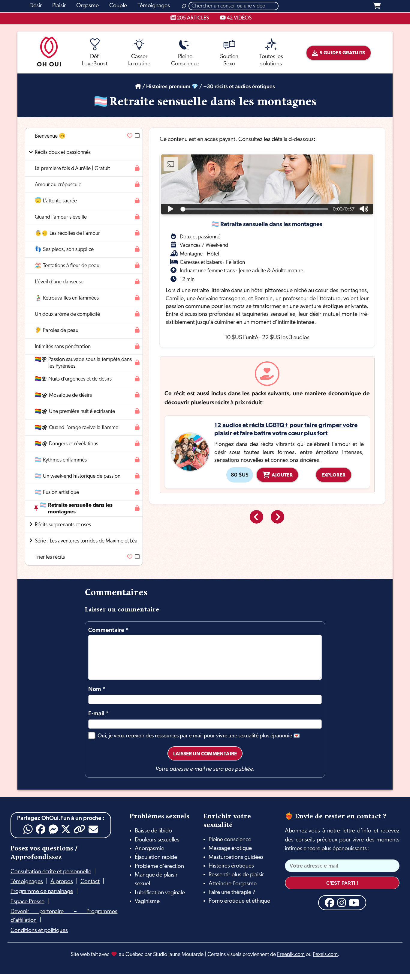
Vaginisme (147, 901)
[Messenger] (53, 829)
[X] (66, 829)
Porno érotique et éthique (239, 901)
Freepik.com (291, 954)
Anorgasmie (149, 849)
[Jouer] (170, 209)
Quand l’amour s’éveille (61, 217)
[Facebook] (40, 829)
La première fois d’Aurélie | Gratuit (72, 168)
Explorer (333, 475)
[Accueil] (138, 86)
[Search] (184, 6)
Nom (96, 689)
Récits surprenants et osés (63, 524)
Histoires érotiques (231, 866)
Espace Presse (27, 902)
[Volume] (363, 209)
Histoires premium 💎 (172, 86)
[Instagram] (341, 902)
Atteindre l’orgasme (233, 884)
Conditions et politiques (39, 931)
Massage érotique (230, 848)
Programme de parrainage (42, 892)
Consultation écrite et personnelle (51, 872)
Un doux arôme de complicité (67, 314)
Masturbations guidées (236, 857)
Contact (90, 882)
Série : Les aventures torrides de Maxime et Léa (86, 541)
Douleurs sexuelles (157, 840)
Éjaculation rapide (156, 857)
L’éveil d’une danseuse (59, 282)
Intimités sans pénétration (63, 346)
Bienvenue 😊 (50, 136)
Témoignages (27, 882)
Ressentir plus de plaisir (236, 875)
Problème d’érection (159, 866)
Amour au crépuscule (58, 184)
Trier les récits (50, 557)
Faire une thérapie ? (232, 892)
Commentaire (108, 629)
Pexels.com (325, 954)
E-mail (98, 713)
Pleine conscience (230, 840)
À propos (61, 882)
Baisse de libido (153, 831)
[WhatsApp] (28, 829)
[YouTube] (354, 902)
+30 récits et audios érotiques (239, 86)
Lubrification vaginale (160, 893)
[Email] (93, 829)
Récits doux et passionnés (63, 152)
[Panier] (377, 6)
